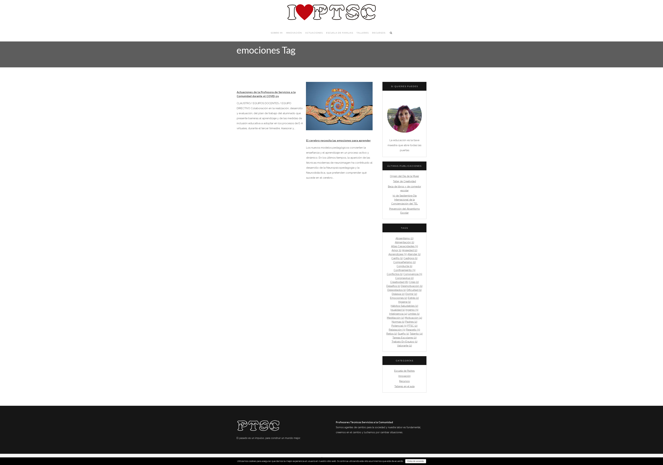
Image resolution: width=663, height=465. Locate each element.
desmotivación (411, 286)
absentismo (405, 238)
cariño (397, 258)
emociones (398, 298)
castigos (410, 258)
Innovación (404, 376)
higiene (404, 302)
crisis (414, 282)
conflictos (395, 274)
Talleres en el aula (404, 386)
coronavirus (404, 278)
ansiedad (409, 250)
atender (414, 254)
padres (411, 322)
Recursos (404, 381)
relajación (397, 330)
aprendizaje (397, 254)
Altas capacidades (404, 246)
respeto (413, 330)
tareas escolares (404, 337)
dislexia (398, 294)
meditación (395, 318)
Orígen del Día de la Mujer (404, 176)
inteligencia (398, 314)
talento (416, 334)
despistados (396, 290)
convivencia (412, 274)
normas (398, 322)
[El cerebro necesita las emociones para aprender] (339, 106)
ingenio (412, 310)
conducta (404, 266)
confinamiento (404, 270)
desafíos (393, 286)
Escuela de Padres (404, 370)
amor (396, 250)
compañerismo (404, 262)
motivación (413, 318)
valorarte (404, 345)
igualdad (398, 310)
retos (391, 334)
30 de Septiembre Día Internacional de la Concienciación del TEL (404, 199)
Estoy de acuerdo (415, 461)
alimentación (404, 242)
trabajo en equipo (404, 341)
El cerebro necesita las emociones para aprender (338, 140)
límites (414, 314)
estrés (413, 298)
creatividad (399, 282)
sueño (403, 334)
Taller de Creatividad (404, 181)
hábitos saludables (404, 306)
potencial (399, 326)
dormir (411, 294)
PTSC (412, 326)
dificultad (414, 290)
